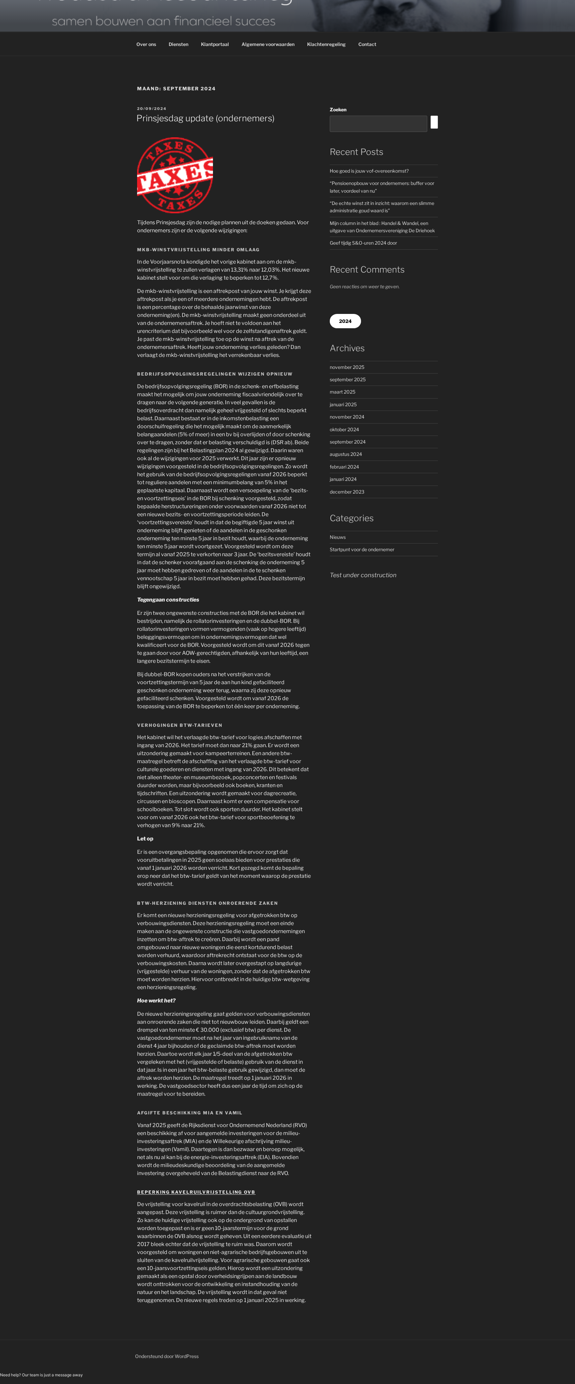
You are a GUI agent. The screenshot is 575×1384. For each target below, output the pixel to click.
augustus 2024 (346, 454)
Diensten (178, 44)
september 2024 (348, 442)
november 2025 (347, 367)
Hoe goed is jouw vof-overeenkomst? (369, 171)
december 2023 (347, 492)
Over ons (146, 44)
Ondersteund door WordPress (167, 1356)
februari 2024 (344, 467)
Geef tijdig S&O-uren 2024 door (363, 243)
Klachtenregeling (326, 44)
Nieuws (338, 537)
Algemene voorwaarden (268, 44)
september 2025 (348, 379)
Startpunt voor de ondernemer (362, 549)
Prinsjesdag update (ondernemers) (205, 118)
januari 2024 (343, 479)
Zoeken (338, 109)
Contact (367, 44)
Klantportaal (215, 44)
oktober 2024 (344, 429)
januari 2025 (343, 404)
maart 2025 (342, 392)
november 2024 (347, 417)
